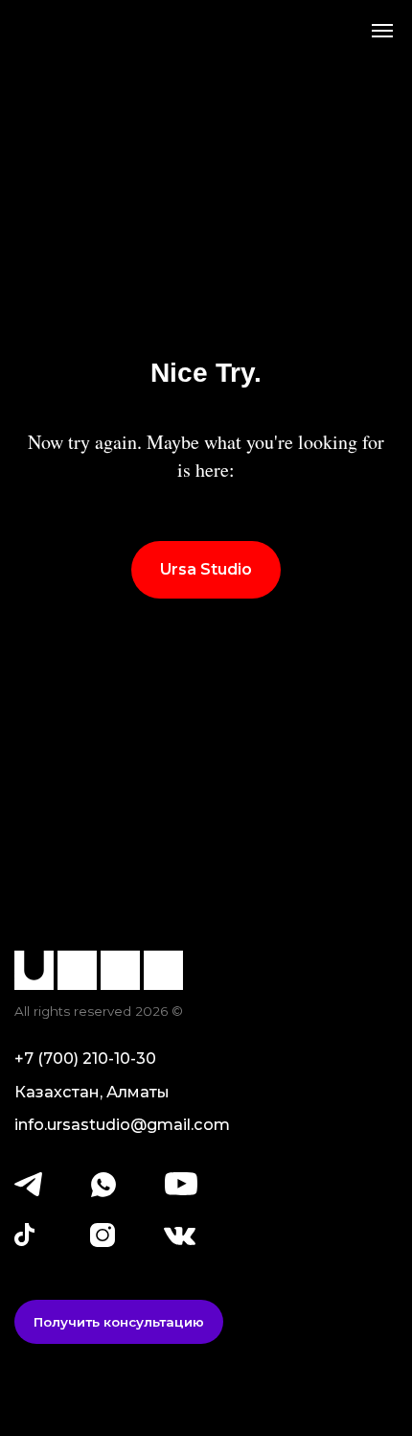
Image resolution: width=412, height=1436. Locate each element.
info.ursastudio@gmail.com (122, 1124)
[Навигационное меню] (382, 30)
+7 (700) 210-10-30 (85, 1058)
